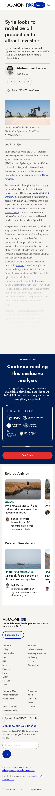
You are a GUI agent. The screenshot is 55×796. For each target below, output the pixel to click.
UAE (4, 661)
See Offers (27, 455)
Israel (4, 665)
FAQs (4, 702)
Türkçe (16, 144)
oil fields (20, 265)
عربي (8, 144)
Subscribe (40, 5)
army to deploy (12, 212)
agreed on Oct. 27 (39, 192)
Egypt (4, 673)
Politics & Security (36, 649)
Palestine (6, 669)
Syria (4, 684)
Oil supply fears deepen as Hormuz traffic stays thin (21, 577)
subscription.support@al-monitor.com (18, 770)
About (30, 694)
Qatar (5, 676)
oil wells (35, 174)
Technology (33, 657)
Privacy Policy (8, 698)
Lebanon (6, 680)
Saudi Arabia (8, 653)
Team (30, 702)
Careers (31, 706)
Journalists (32, 698)
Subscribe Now (13, 635)
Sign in (50, 5)
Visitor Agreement (10, 694)
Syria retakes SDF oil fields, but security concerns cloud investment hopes (21, 509)
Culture (31, 661)
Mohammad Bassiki (31, 68)
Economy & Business (37, 653)
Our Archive (33, 665)
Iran (4, 657)
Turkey (5, 649)
